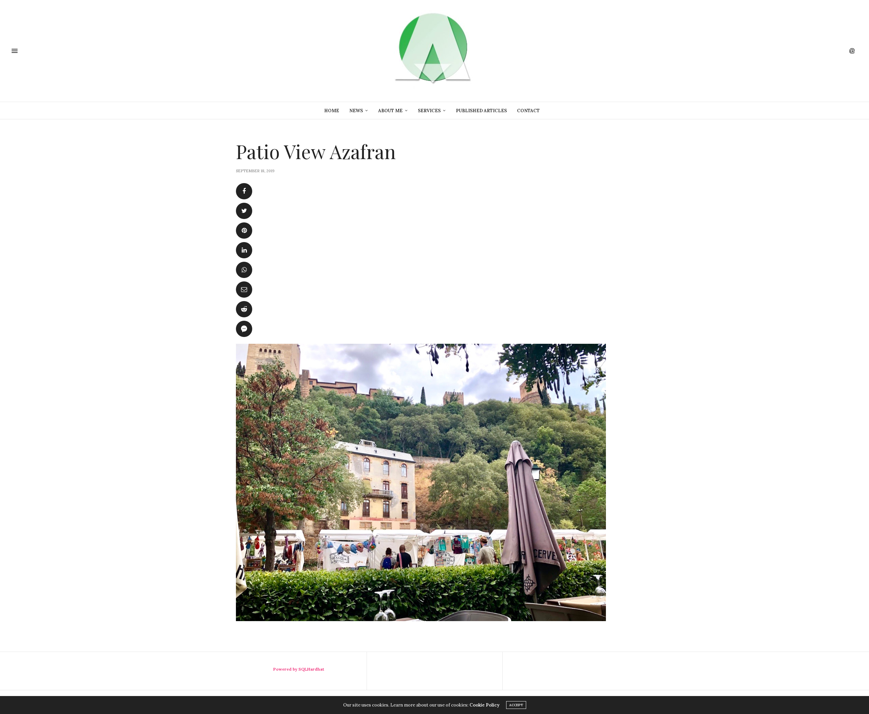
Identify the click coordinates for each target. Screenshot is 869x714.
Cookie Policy (484, 705)
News (356, 111)
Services (429, 111)
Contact (528, 111)
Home (331, 111)
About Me (390, 111)
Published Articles (481, 111)
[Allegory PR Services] (434, 51)
